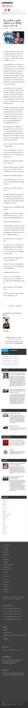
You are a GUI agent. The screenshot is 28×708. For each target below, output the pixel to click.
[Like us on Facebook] (8, 10)
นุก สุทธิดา (11, 306)
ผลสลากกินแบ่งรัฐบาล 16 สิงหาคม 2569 (10, 356)
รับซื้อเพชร (4, 650)
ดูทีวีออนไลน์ (4, 511)
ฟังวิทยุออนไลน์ (5, 518)
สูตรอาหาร (4, 523)
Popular (6, 353)
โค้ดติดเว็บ (6, 639)
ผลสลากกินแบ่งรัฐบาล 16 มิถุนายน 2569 (10, 364)
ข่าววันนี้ (4, 502)
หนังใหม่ (4, 525)
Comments (13, 350)
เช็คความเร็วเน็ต (7, 632)
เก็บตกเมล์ (4, 528)
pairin (6, 28)
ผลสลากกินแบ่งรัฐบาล (6, 514)
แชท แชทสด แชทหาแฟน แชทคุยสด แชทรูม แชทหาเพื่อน (15, 635)
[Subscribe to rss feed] (5, 10)
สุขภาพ (3, 521)
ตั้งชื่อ (3, 673)
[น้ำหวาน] (7, 6)
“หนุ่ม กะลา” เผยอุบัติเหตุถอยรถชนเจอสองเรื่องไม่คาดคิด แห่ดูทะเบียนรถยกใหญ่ (17, 391)
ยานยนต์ (4, 519)
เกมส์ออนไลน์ (5, 526)
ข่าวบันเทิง (12, 28)
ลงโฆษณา (6, 630)
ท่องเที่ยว (4, 512)
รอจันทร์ (11, 449)
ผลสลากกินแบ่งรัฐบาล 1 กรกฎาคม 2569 (10, 362)
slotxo (19, 650)
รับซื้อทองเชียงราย (12, 650)
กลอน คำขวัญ (5, 500)
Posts (5, 350)
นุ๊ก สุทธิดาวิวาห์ (19, 306)
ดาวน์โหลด (4, 507)
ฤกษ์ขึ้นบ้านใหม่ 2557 (14, 413)
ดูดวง (3, 509)
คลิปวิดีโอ (4, 505)
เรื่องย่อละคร (4, 532)
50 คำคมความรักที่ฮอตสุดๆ (16, 440)
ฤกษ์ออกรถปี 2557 (14, 426)
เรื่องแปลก (4, 534)
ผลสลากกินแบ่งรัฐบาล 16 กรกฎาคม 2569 (10, 360)
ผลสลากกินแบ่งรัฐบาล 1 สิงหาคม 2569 (10, 358)
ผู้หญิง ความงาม (5, 516)
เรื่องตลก (4, 530)
